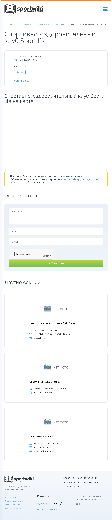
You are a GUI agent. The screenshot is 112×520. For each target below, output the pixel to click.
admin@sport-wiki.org (47, 509)
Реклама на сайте (12, 508)
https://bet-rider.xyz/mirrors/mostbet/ (80, 179)
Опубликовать (56, 263)
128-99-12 (49, 503)
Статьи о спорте (12, 504)
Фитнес (19, 72)
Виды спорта (10, 497)
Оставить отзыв (22, 80)
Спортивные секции (13, 500)
